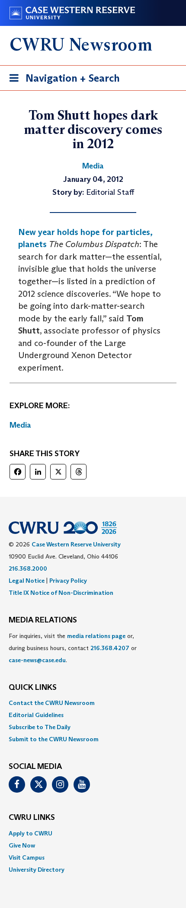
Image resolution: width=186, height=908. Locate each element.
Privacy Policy (68, 580)
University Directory (36, 869)
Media (20, 425)
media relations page (96, 636)
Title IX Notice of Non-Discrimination (61, 593)
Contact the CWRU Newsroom (52, 703)
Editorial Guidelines (36, 715)
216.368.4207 (109, 648)
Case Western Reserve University (76, 544)
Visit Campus (27, 857)
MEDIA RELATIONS (43, 620)
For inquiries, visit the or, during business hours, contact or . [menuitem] (73, 648)
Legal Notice (27, 580)
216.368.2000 (28, 568)
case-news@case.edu (37, 660)
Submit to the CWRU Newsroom (54, 739)
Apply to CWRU (30, 833)
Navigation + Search (62, 80)
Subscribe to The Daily (40, 727)
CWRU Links (32, 817)
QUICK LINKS (33, 687)
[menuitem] (93, 703)
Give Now (22, 845)
